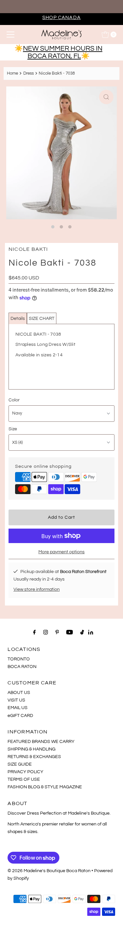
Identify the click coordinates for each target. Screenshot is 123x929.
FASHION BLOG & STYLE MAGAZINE (45, 786)
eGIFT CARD (20, 715)
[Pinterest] (57, 632)
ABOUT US (19, 692)
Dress (28, 73)
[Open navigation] (10, 34)
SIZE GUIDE (20, 764)
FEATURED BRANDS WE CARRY (41, 741)
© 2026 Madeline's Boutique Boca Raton (49, 870)
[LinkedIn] (90, 633)
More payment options (61, 551)
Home (12, 73)
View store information (36, 589)
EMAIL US (18, 707)
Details (17, 318)
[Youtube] (69, 632)
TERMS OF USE (24, 779)
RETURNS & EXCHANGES (34, 756)
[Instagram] (45, 632)
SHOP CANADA (61, 17)
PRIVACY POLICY (25, 771)
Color (14, 399)
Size (13, 428)
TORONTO (19, 658)
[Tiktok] (82, 632)
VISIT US (16, 700)
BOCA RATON (22, 666)
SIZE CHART (41, 318)
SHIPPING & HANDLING (31, 749)
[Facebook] (34, 632)
